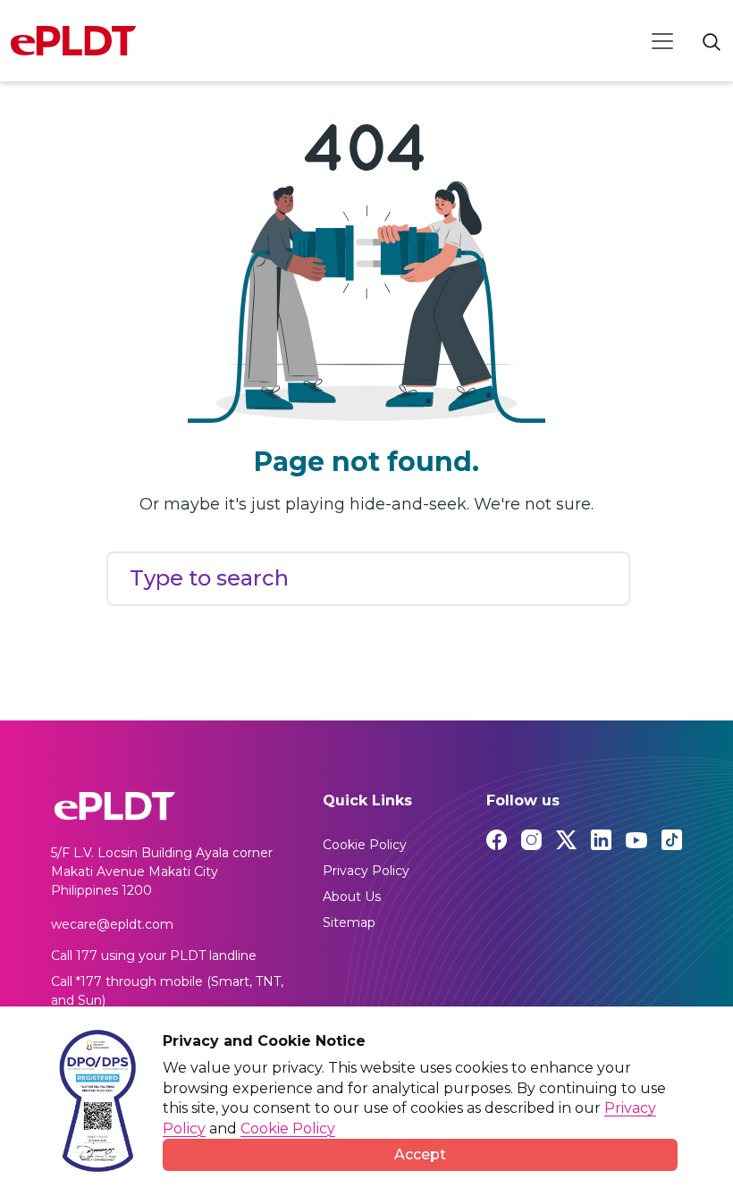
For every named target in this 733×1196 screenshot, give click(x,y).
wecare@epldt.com (112, 924)
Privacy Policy (366, 871)
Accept (420, 1154)
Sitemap (349, 922)
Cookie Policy (365, 845)
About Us (352, 897)
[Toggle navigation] (662, 41)
